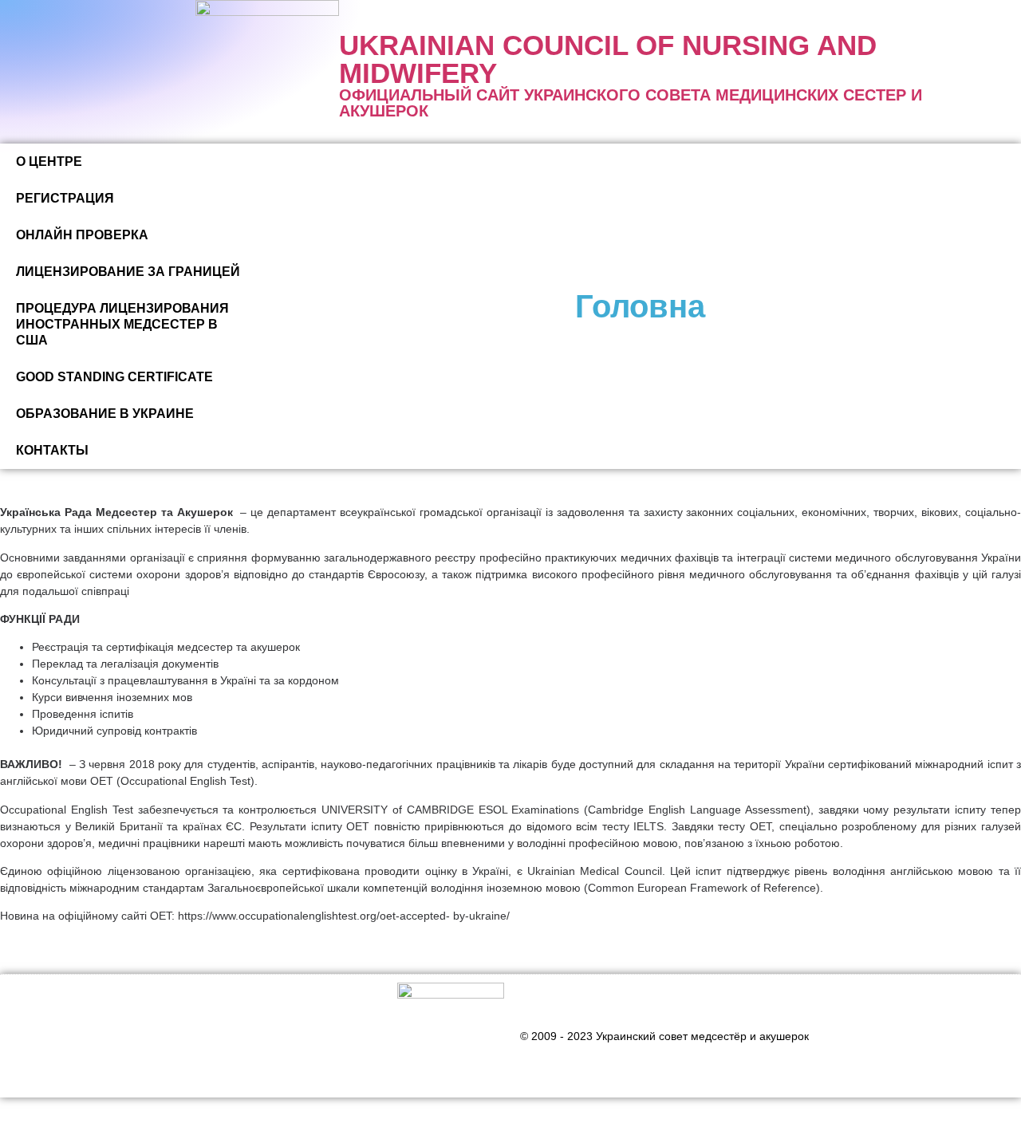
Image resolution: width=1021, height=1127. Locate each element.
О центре (49, 161)
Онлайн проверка (82, 235)
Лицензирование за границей (128, 271)
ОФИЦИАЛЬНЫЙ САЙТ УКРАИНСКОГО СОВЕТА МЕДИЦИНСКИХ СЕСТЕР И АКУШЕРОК (630, 103)
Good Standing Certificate (114, 377)
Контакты (52, 450)
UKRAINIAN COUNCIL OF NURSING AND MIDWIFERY (608, 59)
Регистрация (65, 198)
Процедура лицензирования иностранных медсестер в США (122, 324)
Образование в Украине (105, 413)
